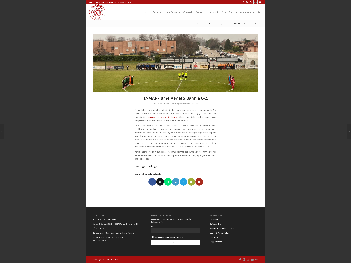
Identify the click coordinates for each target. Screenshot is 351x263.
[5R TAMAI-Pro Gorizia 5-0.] (349, 131)
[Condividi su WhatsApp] (168, 182)
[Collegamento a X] (251, 2)
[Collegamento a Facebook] (243, 2)
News (168, 104)
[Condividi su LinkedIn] (175, 182)
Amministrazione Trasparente (222, 228)
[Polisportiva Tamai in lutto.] (2, 131)
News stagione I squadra (180, 104)
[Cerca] (259, 12)
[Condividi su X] (160, 182)
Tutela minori (215, 219)
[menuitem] (146, 12)
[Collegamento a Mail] (260, 2)
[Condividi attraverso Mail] (191, 182)
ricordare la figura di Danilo (162, 117)
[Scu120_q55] (97, 12)
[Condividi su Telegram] (183, 182)
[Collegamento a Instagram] (247, 2)
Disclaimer (214, 237)
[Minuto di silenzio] (175, 63)
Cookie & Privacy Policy (219, 233)
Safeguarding (215, 224)
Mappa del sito (216, 242)
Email (153, 226)
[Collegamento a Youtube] (255, 2)
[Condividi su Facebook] (152, 182)
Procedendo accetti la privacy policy (169, 237)
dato (196, 104)
